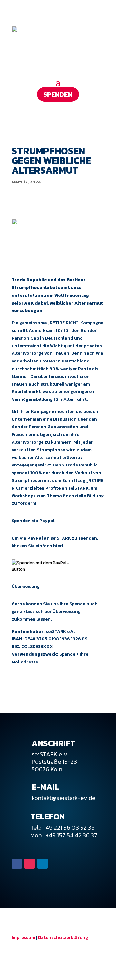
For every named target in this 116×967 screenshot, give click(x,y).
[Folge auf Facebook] (17, 864)
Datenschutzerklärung (63, 937)
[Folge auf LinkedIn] (42, 864)
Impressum (23, 937)
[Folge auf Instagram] (29, 864)
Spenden (58, 94)
